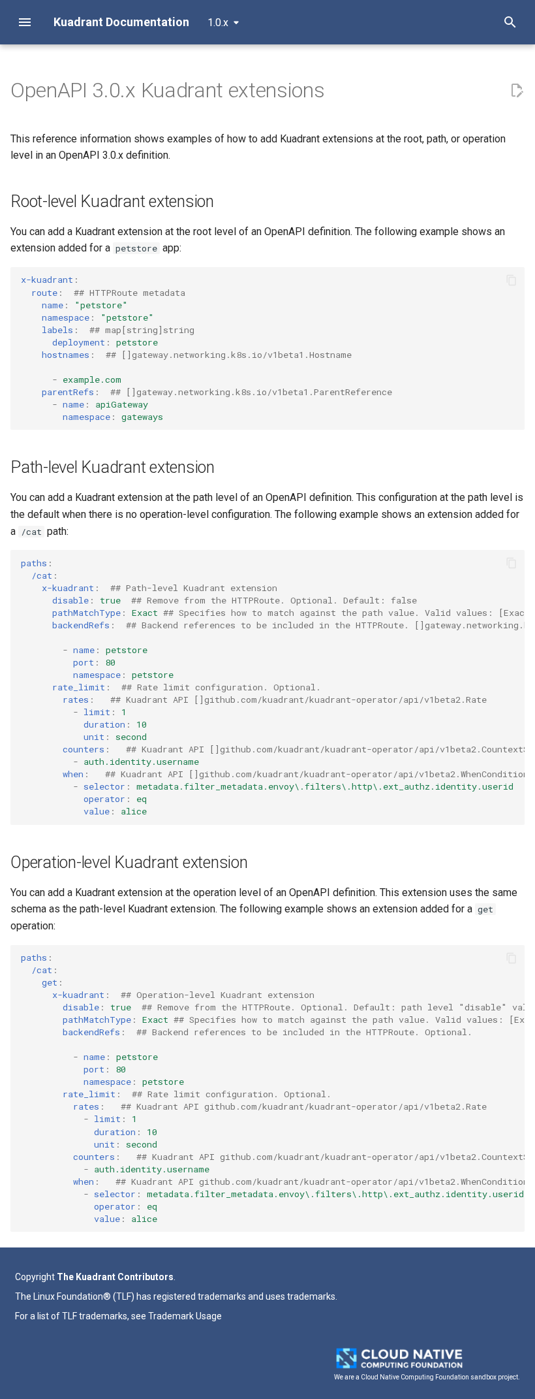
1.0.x (217, 22)
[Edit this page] (517, 90)
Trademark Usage (185, 1316)
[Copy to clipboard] (511, 280)
